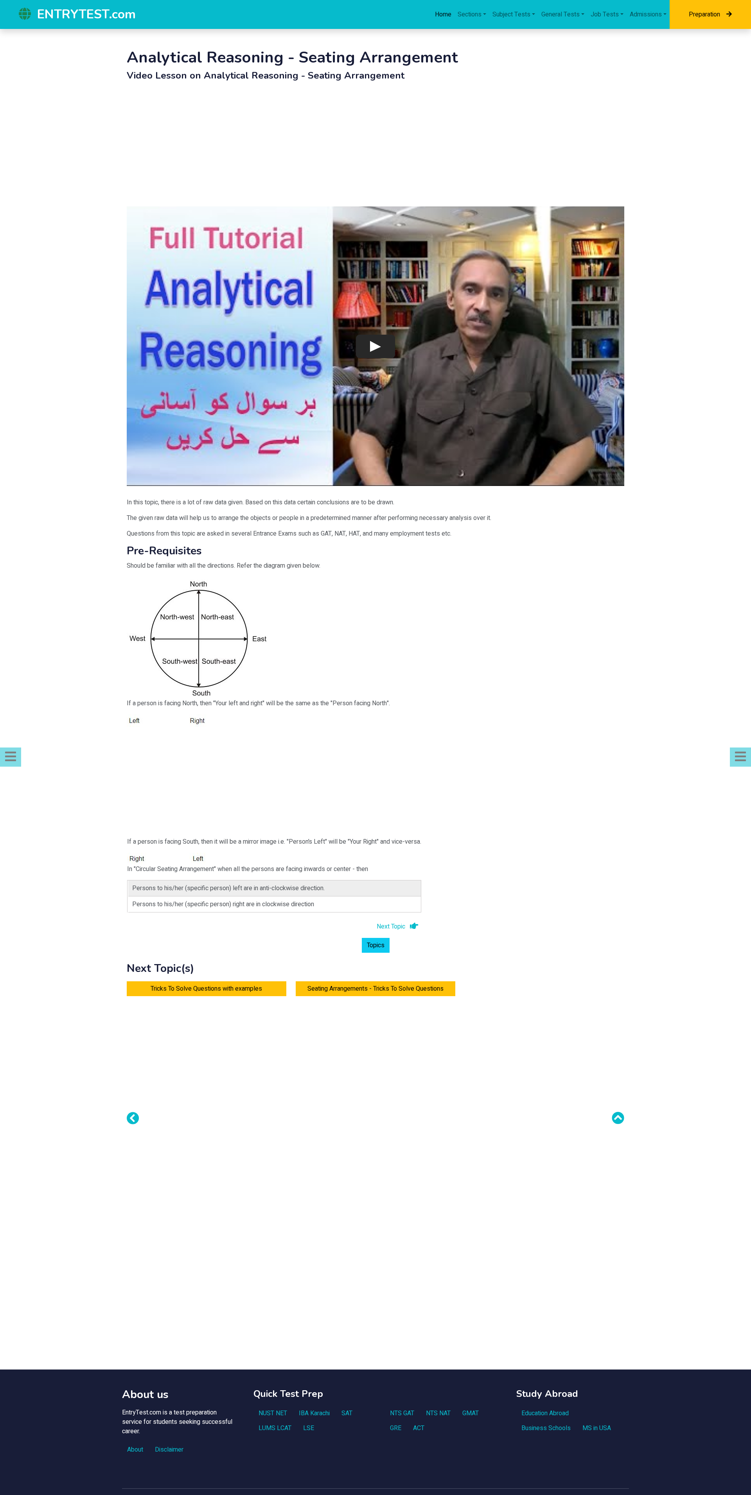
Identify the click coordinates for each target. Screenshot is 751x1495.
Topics (375, 945)
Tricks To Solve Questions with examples (206, 988)
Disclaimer (169, 1449)
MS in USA (596, 1428)
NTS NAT (438, 1413)
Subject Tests (511, 14)
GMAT (470, 1413)
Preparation (704, 14)
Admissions (646, 14)
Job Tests (605, 14)
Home (443, 14)
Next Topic (392, 926)
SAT (346, 1413)
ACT (418, 1428)
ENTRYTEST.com (86, 14)
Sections (470, 14)
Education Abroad (545, 1413)
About (135, 1449)
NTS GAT (402, 1413)
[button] (10, 757)
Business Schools (546, 1428)
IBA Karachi (314, 1413)
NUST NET (273, 1413)
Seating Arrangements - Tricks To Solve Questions (375, 988)
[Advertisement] (375, 145)
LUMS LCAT (275, 1428)
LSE (308, 1428)
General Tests (560, 14)
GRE (395, 1428)
